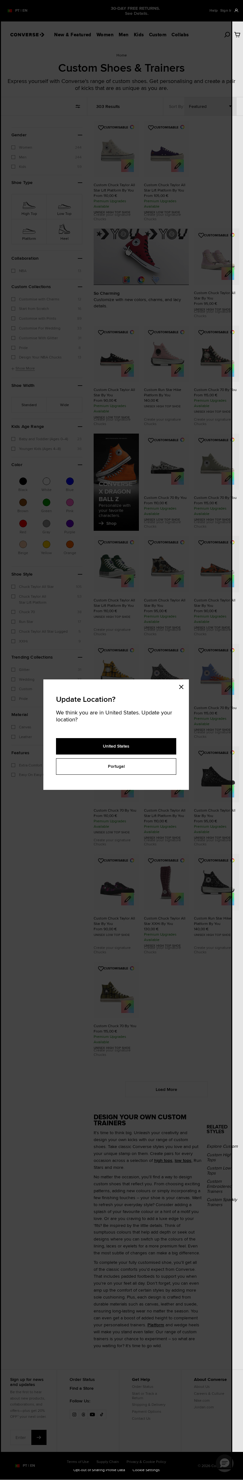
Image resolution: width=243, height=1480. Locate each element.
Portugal (116, 766)
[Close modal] (183, 685)
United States (116, 746)
